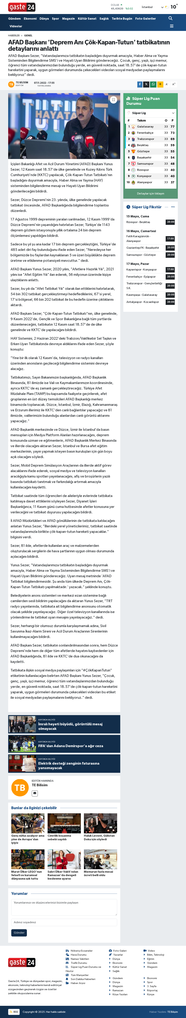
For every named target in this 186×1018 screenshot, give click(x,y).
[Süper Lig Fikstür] (173, 207)
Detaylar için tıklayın (150, 193)
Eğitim (150, 959)
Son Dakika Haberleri (83, 979)
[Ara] (171, 19)
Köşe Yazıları (120, 994)
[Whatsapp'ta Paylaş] (153, 84)
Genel (28, 35)
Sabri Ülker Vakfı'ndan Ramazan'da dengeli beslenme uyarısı (63, 875)
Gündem (14, 18)
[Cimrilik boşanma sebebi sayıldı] (64, 823)
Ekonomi (30, 18)
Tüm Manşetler (80, 975)
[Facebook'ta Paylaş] (139, 84)
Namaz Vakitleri (80, 959)
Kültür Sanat (87, 18)
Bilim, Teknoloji (155, 954)
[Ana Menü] (171, 26)
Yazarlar (118, 954)
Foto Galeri (120, 950)
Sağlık (104, 18)
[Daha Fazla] (160, 84)
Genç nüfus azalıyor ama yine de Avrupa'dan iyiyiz (27, 839)
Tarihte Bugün (122, 18)
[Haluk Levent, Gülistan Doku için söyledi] (100, 823)
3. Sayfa (151, 986)
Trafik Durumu (79, 963)
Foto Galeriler (145, 18)
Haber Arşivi (78, 983)
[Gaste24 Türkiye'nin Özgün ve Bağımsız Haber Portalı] (21, 7)
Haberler (14, 35)
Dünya (44, 18)
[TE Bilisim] (20, 787)
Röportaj (152, 990)
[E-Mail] (35, 793)
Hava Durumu (78, 954)
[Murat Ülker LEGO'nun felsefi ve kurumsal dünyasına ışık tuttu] (28, 859)
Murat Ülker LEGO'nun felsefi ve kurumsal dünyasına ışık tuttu (26, 875)
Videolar (16, 26)
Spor (55, 18)
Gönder (19, 932)
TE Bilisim (40, 785)
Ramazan (118, 990)
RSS (15, 1012)
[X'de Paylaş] (146, 84)
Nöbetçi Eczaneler (82, 950)
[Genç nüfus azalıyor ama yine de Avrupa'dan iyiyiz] (28, 823)
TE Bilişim (172, 1012)
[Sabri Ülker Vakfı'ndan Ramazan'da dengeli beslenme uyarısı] (64, 859)
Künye (150, 994)
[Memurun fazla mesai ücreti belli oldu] (100, 859)
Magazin (68, 18)
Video (151, 950)
